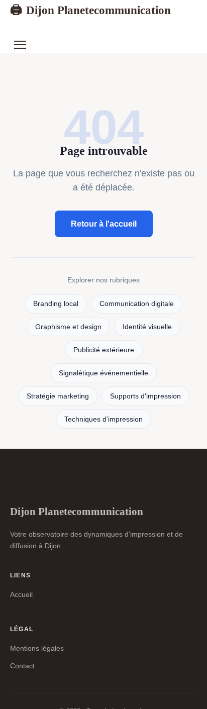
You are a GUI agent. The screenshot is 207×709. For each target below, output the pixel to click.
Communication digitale (136, 304)
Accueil (21, 594)
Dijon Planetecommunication (90, 10)
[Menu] (20, 45)
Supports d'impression (145, 396)
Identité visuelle (147, 327)
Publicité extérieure (103, 350)
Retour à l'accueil (104, 224)
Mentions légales (37, 648)
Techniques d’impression (103, 419)
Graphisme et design (68, 327)
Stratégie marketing (58, 396)
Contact (22, 666)
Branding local (55, 304)
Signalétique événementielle (103, 373)
